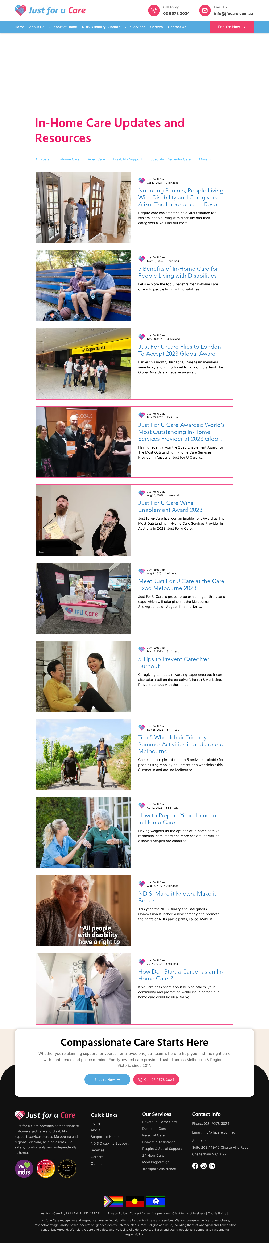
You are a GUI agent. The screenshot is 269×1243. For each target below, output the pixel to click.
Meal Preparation (155, 1162)
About (95, 1130)
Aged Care (96, 159)
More (203, 159)
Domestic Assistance (158, 1142)
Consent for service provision (150, 1213)
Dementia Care (154, 1128)
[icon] (154, 10)
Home (95, 1123)
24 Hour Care (153, 1155)
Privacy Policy (117, 1213)
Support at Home (105, 1137)
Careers (97, 1157)
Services (97, 1150)
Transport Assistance (159, 1169)
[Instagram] (203, 1166)
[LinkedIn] (212, 1166)
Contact (97, 1163)
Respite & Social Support (162, 1149)
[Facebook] (195, 1166)
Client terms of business (189, 1213)
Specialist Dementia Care (170, 159)
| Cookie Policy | (217, 1213)
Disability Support (127, 159)
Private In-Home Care (159, 1122)
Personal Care (153, 1135)
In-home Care (68, 159)
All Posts (42, 159)
